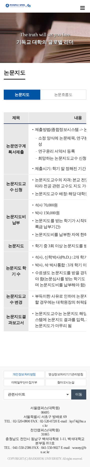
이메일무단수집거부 (24, 382)
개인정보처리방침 (24, 374)
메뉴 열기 (82, 8)
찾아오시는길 (65, 382)
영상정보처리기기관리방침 (65, 374)
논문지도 (22, 95)
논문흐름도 (63, 95)
